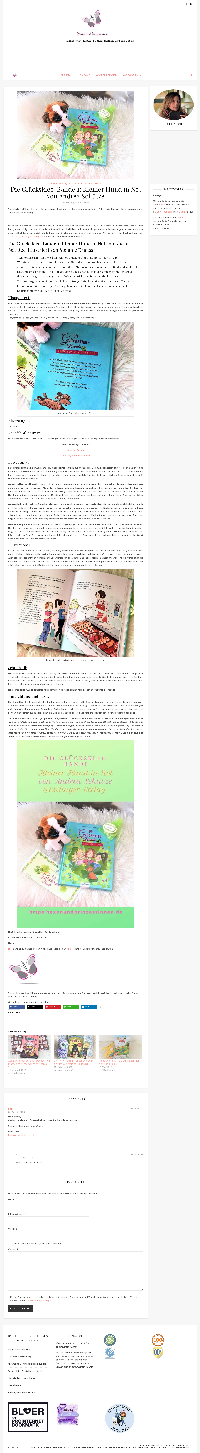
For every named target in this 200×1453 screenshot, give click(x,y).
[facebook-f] (182, 4)
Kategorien (131, 75)
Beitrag (183, 211)
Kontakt (84, 75)
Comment (13, 1249)
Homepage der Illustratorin (76, 455)
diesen (162, 204)
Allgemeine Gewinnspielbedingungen (27, 1363)
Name (12, 1199)
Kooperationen (106, 75)
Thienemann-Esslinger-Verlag (23, 236)
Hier (10, 948)
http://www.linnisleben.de (21, 1135)
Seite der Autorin (76, 450)
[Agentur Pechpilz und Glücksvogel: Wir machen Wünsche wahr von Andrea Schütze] (29, 1047)
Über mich (65, 75)
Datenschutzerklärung (37, 1300)
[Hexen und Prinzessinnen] (100, 39)
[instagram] (187, 4)
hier (70, 948)
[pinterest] (191, 4)
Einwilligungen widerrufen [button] (21, 1392)
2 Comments (82, 202)
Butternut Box (164, 211)
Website (12, 1228)
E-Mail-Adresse (17, 1214)
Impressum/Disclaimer (19, 1349)
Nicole (20, 1154)
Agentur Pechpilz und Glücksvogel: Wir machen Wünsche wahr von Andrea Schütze (29, 1063)
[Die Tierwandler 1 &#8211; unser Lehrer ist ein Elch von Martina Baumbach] (75, 1047)
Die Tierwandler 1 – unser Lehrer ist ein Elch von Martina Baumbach (73, 1062)
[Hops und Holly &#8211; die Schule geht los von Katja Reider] (120, 1047)
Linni (11, 1108)
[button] (17, 1007)
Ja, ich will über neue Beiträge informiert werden (35, 1243)
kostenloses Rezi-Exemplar (85, 184)
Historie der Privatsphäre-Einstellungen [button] (21, 1382)
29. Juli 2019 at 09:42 (16, 1112)
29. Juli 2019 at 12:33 (24, 1158)
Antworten (137, 1108)
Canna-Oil (182, 217)
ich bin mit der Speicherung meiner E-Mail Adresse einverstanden (172, 151)
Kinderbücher (57, 184)
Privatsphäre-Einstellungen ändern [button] (26, 1371)
